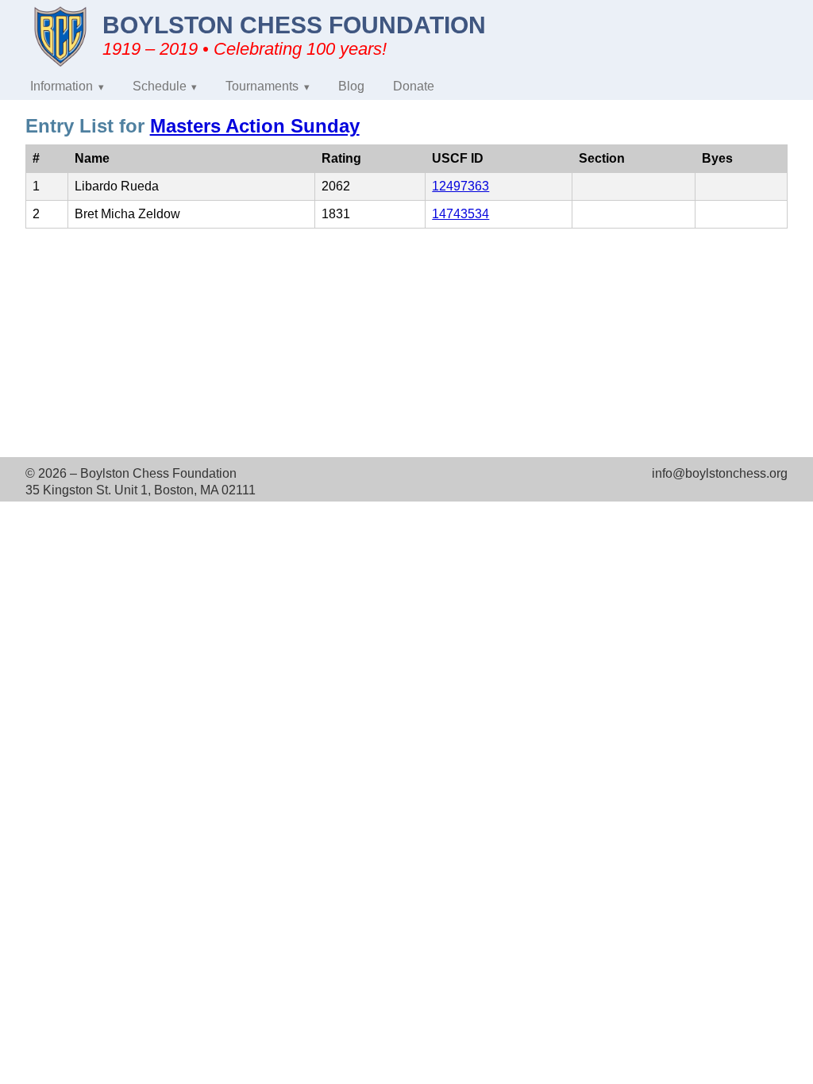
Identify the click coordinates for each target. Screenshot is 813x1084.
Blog (351, 86)
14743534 (460, 214)
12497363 (460, 186)
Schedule (160, 86)
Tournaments (262, 86)
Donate (413, 86)
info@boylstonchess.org (720, 473)
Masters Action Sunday (255, 125)
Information (61, 86)
